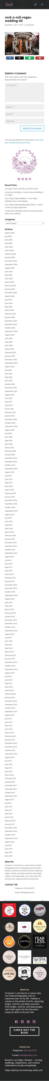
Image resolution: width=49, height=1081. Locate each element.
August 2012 (9, 757)
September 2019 (11, 469)
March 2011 (9, 817)
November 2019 (11, 462)
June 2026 (8, 240)
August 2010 (9, 842)
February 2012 (10, 778)
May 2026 (8, 243)
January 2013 (10, 740)
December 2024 (11, 292)
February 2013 (10, 736)
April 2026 (9, 247)
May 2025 (8, 275)
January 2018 (10, 539)
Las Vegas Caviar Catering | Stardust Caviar (21, 189)
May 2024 (8, 307)
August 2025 (9, 268)
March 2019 (9, 490)
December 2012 (11, 743)
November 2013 (11, 704)
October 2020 (10, 423)
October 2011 (10, 792)
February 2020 (10, 451)
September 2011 (11, 796)
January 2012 (10, 782)
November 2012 (11, 747)
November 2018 (11, 504)
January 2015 (10, 659)
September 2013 (11, 711)
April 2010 (9, 856)
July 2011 (8, 803)
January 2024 (10, 317)
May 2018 (8, 525)
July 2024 (8, 300)
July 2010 (8, 845)
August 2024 (9, 296)
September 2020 (11, 426)
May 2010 (8, 852)
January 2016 (10, 616)
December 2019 (11, 458)
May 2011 (8, 810)
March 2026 (9, 250)
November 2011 (11, 789)
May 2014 (8, 683)
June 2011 (8, 807)
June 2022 (8, 374)
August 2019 (9, 472)
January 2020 (10, 454)
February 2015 (10, 655)
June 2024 (8, 303)
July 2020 (8, 433)
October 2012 (10, 750)
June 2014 (8, 680)
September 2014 (11, 669)
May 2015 (8, 645)
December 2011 (11, 785)
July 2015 (8, 638)
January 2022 (10, 384)
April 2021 (9, 405)
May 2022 (8, 377)
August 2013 (9, 715)
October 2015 (10, 627)
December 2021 (11, 388)
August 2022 (9, 366)
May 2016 (8, 606)
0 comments (29, 25)
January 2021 (10, 416)
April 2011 (9, 813)
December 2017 (11, 542)
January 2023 (10, 356)
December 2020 (11, 419)
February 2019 (10, 493)
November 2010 (11, 831)
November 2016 (11, 588)
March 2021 (9, 409)
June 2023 (8, 338)
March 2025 (9, 282)
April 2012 (9, 771)
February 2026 (10, 254)
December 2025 (11, 261)
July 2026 (8, 236)
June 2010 (8, 849)
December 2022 (11, 359)
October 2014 (10, 666)
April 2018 (9, 528)
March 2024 (9, 310)
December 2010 (11, 828)
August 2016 (9, 599)
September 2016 (11, 595)
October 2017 (10, 550)
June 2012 (8, 764)
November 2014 (11, 662)
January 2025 (10, 289)
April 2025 (9, 278)
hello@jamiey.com (27, 892)
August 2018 (9, 514)
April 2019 (9, 486)
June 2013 (8, 722)
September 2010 (11, 838)
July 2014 (8, 676)
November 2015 (11, 623)
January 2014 (10, 697)
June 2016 (8, 602)
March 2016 (9, 609)
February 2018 (10, 535)
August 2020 (9, 430)
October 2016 (10, 592)
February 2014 (10, 694)
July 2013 (8, 719)
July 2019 (8, 476)
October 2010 (10, 835)
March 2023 (9, 349)
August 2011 (9, 799)
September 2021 (11, 391)
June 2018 (8, 521)
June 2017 (8, 564)
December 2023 (11, 321)
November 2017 (11, 546)
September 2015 (11, 630)
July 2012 (8, 761)
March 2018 (9, 532)
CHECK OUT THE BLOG (24, 1031)
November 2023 (11, 324)
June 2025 (8, 271)
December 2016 (11, 585)
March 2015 (9, 652)
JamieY (9, 25)
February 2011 (10, 821)
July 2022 (8, 370)
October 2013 (10, 708)
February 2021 (10, 412)
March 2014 (9, 690)
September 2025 (11, 264)
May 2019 (8, 483)
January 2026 (10, 257)
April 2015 (9, 648)
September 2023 (11, 331)
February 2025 (10, 286)
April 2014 (9, 687)
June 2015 (8, 641)
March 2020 (9, 447)
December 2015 (11, 620)
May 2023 (8, 342)
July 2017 (8, 560)
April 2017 (9, 571)
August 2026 (9, 233)
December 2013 (11, 701)
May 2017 (8, 567)
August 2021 (9, 395)
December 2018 (11, 500)
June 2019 (8, 479)
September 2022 (11, 363)
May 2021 (8, 402)
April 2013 (9, 729)
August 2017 (9, 557)
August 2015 (9, 634)
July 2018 (8, 518)
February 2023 (10, 352)
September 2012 (11, 754)
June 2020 (8, 437)
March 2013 (9, 733)
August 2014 (9, 673)
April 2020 (9, 444)
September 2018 (11, 511)
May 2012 (8, 768)
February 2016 (10, 613)
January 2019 (10, 497)
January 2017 (10, 581)
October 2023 (10, 328)
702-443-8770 (29, 888)
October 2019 (10, 465)
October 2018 (10, 507)
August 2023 (9, 335)
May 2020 (8, 440)
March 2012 (9, 775)
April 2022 (9, 380)
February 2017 (10, 578)
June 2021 (8, 398)
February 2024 (10, 314)
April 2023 (9, 345)
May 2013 (8, 725)
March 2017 (9, 574)
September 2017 (11, 553)
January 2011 (10, 824)
